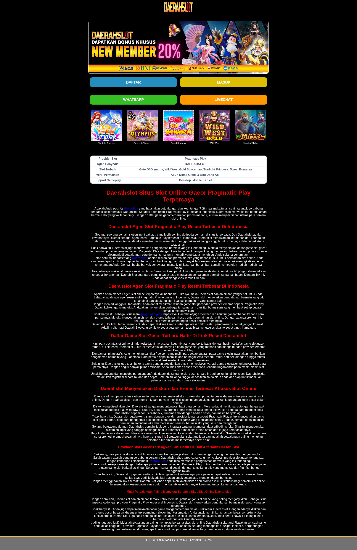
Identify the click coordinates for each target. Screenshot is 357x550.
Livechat (224, 99)
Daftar (133, 82)
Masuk (223, 82)
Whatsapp (133, 99)
